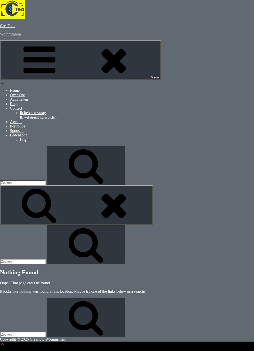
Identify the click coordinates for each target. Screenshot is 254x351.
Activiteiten (19, 99)
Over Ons (17, 95)
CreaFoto (7, 26)
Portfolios (17, 126)
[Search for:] (23, 182)
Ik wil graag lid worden (38, 117)
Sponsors (17, 130)
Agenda (16, 122)
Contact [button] (16, 108)
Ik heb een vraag (33, 113)
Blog (14, 104)
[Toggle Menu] (2, 83)
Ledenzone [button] (18, 135)
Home (15, 90)
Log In (25, 139)
